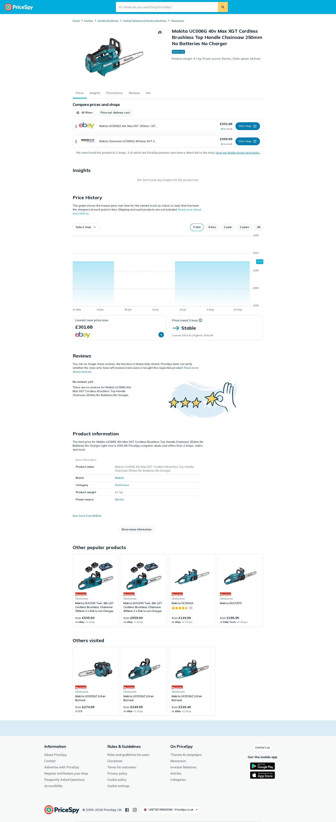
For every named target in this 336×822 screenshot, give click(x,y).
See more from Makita (87, 515)
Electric (119, 499)
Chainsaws (177, 20)
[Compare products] (160, 32)
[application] (168, 273)
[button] (84, 113)
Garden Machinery (108, 20)
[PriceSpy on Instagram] (134, 809)
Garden (88, 20)
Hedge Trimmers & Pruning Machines (145, 20)
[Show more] (76, 126)
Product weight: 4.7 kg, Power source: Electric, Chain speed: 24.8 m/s (216, 58)
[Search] (223, 7)
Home (76, 20)
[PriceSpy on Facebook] (127, 809)
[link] (96, 590)
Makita (119, 478)
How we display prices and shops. (238, 152)
